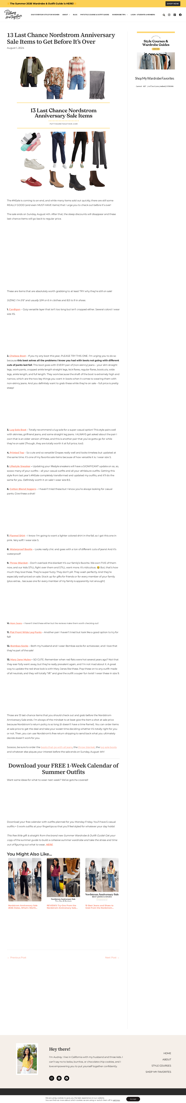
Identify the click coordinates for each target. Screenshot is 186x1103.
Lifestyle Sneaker (19, 466)
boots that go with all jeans (57, 747)
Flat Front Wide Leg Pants (26, 632)
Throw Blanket (19, 562)
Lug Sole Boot (17, 429)
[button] (173, 3)
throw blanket (86, 747)
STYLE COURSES (161, 1065)
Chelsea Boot (17, 355)
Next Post (112, 957)
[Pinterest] (174, 15)
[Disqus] (63, 992)
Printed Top (17, 452)
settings (116, 1100)
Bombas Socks (19, 645)
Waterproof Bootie (21, 549)
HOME (167, 1053)
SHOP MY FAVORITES (158, 1071)
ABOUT (166, 1059)
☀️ (75, 3)
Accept (133, 1099)
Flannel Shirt (17, 535)
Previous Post (16, 957)
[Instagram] (169, 15)
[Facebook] (180, 15)
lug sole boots (108, 747)
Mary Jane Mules (20, 659)
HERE (49, 844)
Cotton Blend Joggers (23, 489)
